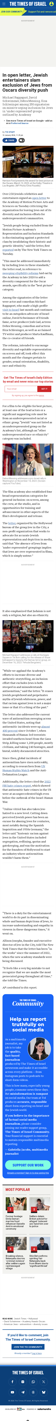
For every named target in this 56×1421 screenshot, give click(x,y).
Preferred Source (19, 123)
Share (11, 140)
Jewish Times (20, 1318)
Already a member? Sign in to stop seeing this (28, 1172)
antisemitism (25, 1324)
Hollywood (33, 1318)
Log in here (37, 1353)
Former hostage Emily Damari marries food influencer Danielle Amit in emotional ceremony (15, 1222)
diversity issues (40, 1324)
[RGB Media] (21, 1409)
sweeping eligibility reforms (20, 273)
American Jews (11, 1324)
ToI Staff (10, 132)
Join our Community (11, 11)
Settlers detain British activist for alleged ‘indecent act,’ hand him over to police (38, 1221)
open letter (39, 198)
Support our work (28, 1165)
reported (8, 250)
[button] (51, 4)
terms (41, 395)
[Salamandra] (44, 1409)
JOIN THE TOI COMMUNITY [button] (28, 1346)
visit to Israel (10, 309)
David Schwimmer (12, 1321)
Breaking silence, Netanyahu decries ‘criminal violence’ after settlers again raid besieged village (15, 1262)
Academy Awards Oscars (33, 1321)
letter (11, 523)
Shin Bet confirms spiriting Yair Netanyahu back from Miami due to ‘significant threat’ (38, 1261)
